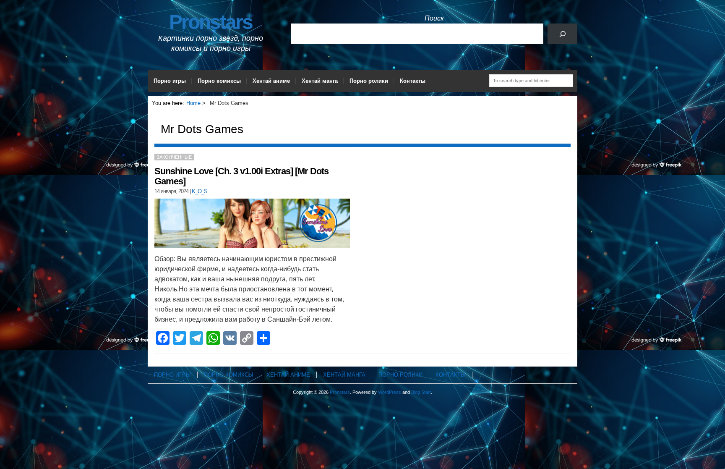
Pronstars (210, 22)
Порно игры (170, 81)
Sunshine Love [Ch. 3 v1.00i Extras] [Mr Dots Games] (241, 176)
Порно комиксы (219, 81)
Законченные (174, 157)
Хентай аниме (271, 81)
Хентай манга (320, 81)
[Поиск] (562, 34)
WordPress (389, 392)
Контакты (412, 81)
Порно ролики (368, 81)
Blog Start (421, 392)
